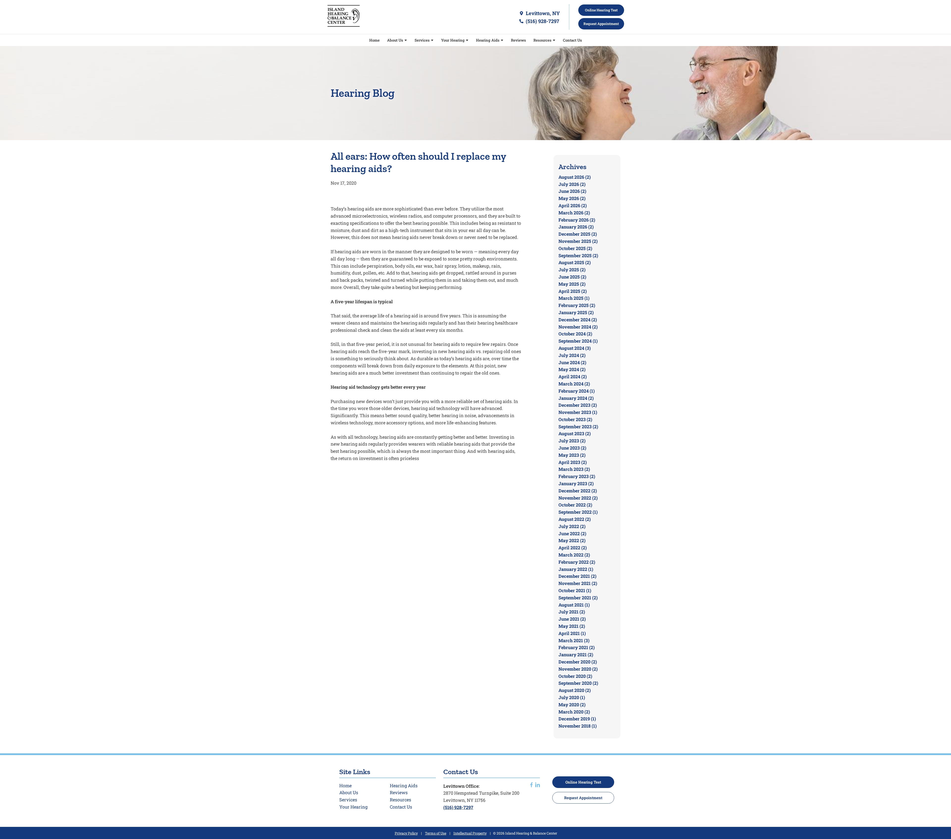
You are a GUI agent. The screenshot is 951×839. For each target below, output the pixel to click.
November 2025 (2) (578, 241)
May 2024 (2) (571, 369)
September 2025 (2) (578, 255)
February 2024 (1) (576, 391)
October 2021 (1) (574, 590)
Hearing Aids (488, 40)
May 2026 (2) (571, 198)
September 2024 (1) (578, 341)
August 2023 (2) (574, 433)
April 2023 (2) (572, 462)
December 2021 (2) (577, 576)
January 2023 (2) (576, 483)
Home (374, 40)
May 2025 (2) (571, 284)
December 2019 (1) (577, 719)
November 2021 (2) (577, 583)
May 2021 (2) (571, 626)
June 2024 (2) (572, 362)
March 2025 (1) (573, 298)
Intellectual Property (470, 833)
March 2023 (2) (574, 469)
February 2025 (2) (576, 305)
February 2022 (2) (576, 562)
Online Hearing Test (583, 782)
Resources (543, 40)
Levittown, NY (542, 13)
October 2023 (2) (575, 419)
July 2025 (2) (571, 270)
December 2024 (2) (577, 320)
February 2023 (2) (576, 476)
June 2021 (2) (572, 619)
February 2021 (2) (576, 647)
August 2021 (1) (574, 605)
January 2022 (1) (575, 569)
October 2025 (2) (575, 248)
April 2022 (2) (572, 548)
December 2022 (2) (577, 491)
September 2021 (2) (578, 598)
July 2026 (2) (571, 184)
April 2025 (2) (572, 291)
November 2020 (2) (578, 669)
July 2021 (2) (571, 612)
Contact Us (572, 40)
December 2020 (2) (577, 662)
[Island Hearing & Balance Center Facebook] (531, 785)
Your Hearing (453, 40)
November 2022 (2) (578, 498)
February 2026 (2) (576, 220)
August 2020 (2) (574, 690)
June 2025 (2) (572, 277)
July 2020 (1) (571, 697)
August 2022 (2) (574, 519)
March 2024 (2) (574, 384)
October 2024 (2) (575, 334)
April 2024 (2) (572, 377)
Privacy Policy (406, 833)
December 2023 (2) (577, 405)
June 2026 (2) (572, 191)
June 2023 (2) (572, 448)
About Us (395, 40)
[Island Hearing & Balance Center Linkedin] (537, 785)
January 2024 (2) (576, 398)
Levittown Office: (461, 786)
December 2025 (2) (577, 234)
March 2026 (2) (574, 213)
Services (423, 40)
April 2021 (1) (572, 633)
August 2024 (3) (574, 348)
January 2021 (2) (575, 655)
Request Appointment (583, 797)
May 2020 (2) (571, 705)
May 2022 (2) (571, 540)
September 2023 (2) (578, 427)
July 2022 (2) (571, 526)
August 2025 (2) (574, 262)
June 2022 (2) (572, 533)
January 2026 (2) (576, 227)
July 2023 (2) (571, 441)
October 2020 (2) (575, 676)
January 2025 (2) (576, 312)
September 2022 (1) (578, 512)
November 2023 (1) (577, 412)
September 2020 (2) (578, 683)
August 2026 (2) (574, 177)
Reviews (518, 40)
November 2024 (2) (578, 327)
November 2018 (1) (577, 726)
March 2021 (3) (573, 640)
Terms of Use (435, 833)
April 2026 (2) (572, 205)
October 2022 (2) (575, 505)
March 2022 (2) (574, 555)
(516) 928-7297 (542, 21)
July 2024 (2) (571, 355)
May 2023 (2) (571, 455)
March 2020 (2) (574, 712)
